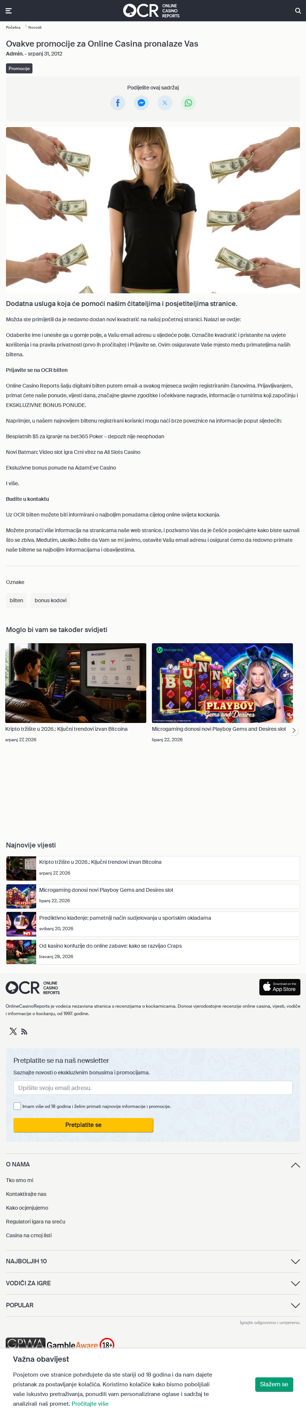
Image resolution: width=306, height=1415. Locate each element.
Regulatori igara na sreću (35, 1221)
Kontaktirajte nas (26, 1194)
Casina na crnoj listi (28, 1235)
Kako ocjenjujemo (27, 1207)
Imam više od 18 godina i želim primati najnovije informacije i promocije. (96, 1106)
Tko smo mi (19, 1180)
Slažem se (274, 1384)
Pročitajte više (90, 1404)
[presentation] (293, 731)
